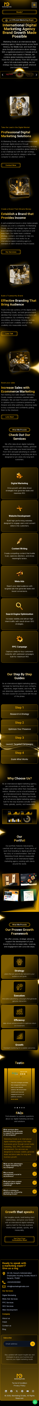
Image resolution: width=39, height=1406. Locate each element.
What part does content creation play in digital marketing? (12, 1183)
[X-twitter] (17, 1391)
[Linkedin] (6, 1391)
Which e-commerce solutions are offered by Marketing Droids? (12, 1192)
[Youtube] (27, 1391)
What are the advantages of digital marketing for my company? (13, 1165)
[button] (34, 5)
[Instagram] (33, 1391)
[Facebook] (11, 1391)
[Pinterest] (22, 1391)
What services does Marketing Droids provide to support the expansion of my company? (13, 1132)
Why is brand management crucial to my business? (12, 1174)
